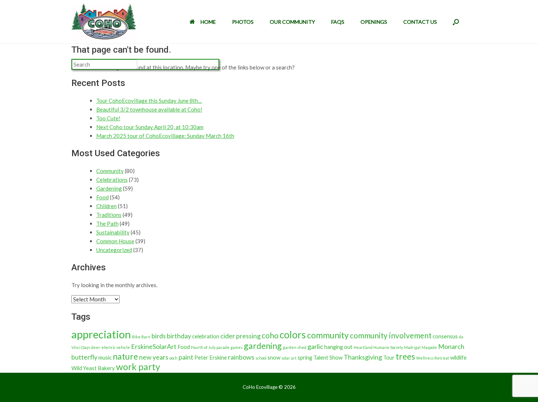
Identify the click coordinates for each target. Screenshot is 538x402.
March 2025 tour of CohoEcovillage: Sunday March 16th (165, 135)
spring (305, 357)
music (105, 357)
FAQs (337, 22)
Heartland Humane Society (378, 347)
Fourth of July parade (210, 347)
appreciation (101, 334)
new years (153, 357)
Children (106, 206)
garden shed (294, 347)
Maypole (429, 347)
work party (138, 366)
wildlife (458, 357)
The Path (107, 223)
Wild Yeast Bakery (93, 368)
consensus (445, 336)
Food (102, 197)
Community (110, 171)
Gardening (109, 188)
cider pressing (240, 336)
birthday (179, 336)
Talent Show (328, 357)
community (328, 335)
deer (95, 347)
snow (274, 357)
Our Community (292, 22)
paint (186, 357)
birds (159, 336)
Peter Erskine (210, 357)
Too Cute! (108, 118)
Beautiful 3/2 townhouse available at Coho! (149, 109)
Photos (243, 22)
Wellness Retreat (432, 358)
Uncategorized (114, 250)
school (260, 358)
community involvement (390, 335)
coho (270, 335)
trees (405, 356)
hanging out (338, 347)
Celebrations (112, 179)
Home (208, 22)
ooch (173, 358)
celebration (205, 336)
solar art (288, 358)
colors (293, 335)
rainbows (241, 357)
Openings (373, 22)
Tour (389, 357)
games (237, 347)
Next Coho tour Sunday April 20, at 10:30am (149, 127)
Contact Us (420, 22)
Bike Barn (141, 336)
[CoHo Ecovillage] (104, 22)
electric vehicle (115, 347)
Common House (115, 241)
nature (125, 356)
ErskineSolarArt (153, 346)
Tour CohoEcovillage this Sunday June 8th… (149, 100)
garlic (315, 346)
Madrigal (412, 347)
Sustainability (113, 232)
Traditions (109, 214)
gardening (263, 346)
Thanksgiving (363, 357)
